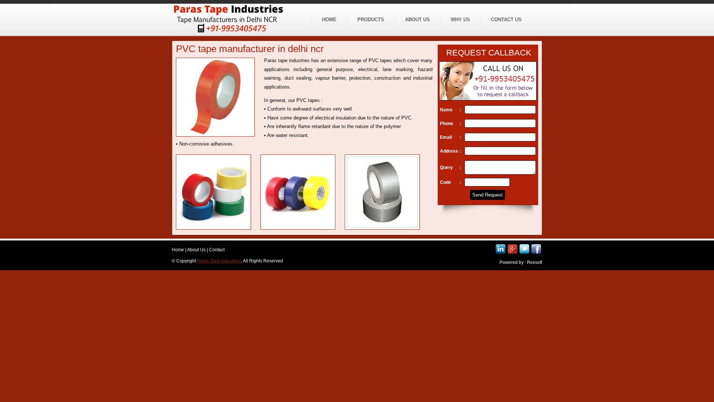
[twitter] (524, 249)
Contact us (506, 19)
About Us (196, 249)
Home (329, 19)
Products (370, 19)
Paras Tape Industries (219, 261)
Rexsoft (534, 262)
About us (417, 19)
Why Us (460, 19)
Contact (217, 249)
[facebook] (536, 249)
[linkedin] (500, 249)
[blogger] (512, 249)
